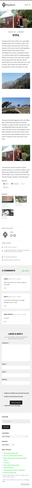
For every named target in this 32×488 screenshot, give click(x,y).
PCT (15, 251)
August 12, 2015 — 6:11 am (19, 314)
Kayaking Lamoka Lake (10, 472)
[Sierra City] (8, 212)
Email (4, 372)
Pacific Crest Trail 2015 (10, 247)
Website (4, 379)
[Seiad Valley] (21, 199)
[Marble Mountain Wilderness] (8, 199)
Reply (5, 288)
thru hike (19, 251)
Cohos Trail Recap (9, 467)
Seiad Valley (18, 203)
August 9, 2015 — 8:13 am (14, 279)
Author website (14, 235)
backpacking (7, 250)
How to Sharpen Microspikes (11, 465)
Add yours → (26, 271)
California (14, 250)
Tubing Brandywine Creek (11, 453)
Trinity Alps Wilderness (10, 257)
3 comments (20, 32)
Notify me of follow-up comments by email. (16, 393)
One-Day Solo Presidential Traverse (13, 455)
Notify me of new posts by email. (13, 396)
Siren (11, 232)
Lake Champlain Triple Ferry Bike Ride (14, 470)
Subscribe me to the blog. (12, 405)
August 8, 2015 (12, 32)
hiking (19, 250)
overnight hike (26, 250)
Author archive (11, 235)
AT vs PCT (7, 463)
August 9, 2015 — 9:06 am (14, 296)
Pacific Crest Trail (9, 251)
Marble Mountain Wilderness (12, 260)
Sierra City (4, 216)
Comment (5, 343)
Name (4, 364)
